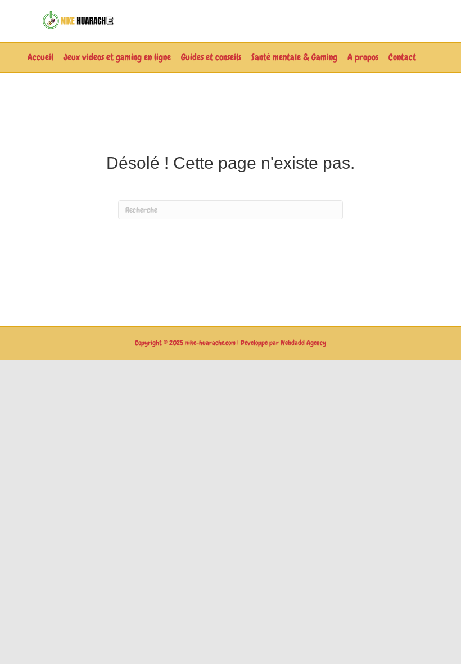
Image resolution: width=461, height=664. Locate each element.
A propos (362, 57)
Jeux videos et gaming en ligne (117, 57)
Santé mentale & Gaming (294, 57)
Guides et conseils (211, 57)
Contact (402, 57)
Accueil (40, 57)
